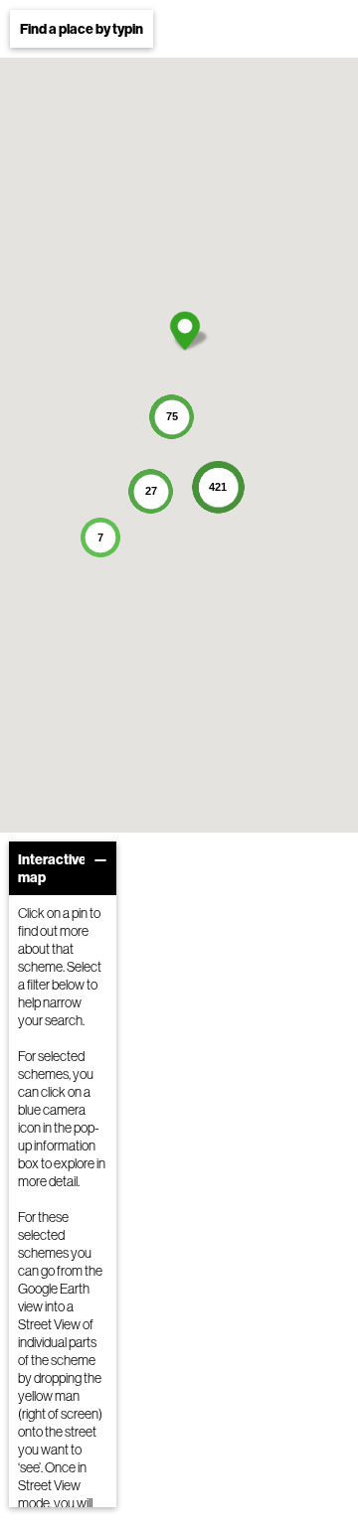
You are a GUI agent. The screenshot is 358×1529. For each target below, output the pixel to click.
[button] (185, 331)
